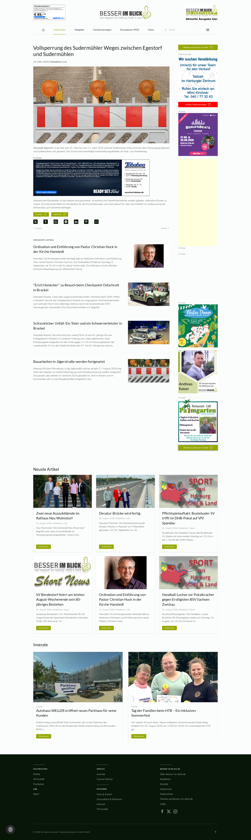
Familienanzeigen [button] (102, 29)
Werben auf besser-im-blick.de (176, 799)
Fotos (151, 29)
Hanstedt (57, 214)
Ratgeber (102, 789)
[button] (207, 29)
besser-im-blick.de (170, 769)
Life (65, 61)
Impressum (166, 789)
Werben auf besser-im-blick (195, 47)
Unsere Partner (105, 779)
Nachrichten (40, 769)
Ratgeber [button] (79, 29)
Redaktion (165, 779)
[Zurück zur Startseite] (125, 12)
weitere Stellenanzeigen (196, 104)
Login (163, 804)
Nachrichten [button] (59, 29)
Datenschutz (166, 794)
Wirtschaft (38, 779)
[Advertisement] (198, 202)
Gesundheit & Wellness (109, 799)
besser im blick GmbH (80, 832)
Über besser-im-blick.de (173, 774)
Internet (101, 804)
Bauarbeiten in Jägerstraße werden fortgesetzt (69, 361)
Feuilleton (38, 784)
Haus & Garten (104, 794)
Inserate (101, 774)
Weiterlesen (139, 736)
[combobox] (180, 30)
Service (101, 769)
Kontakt (164, 784)
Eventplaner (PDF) (129, 29)
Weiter (164, 228)
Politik (36, 774)
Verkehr (39, 214)
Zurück (39, 228)
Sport (36, 794)
